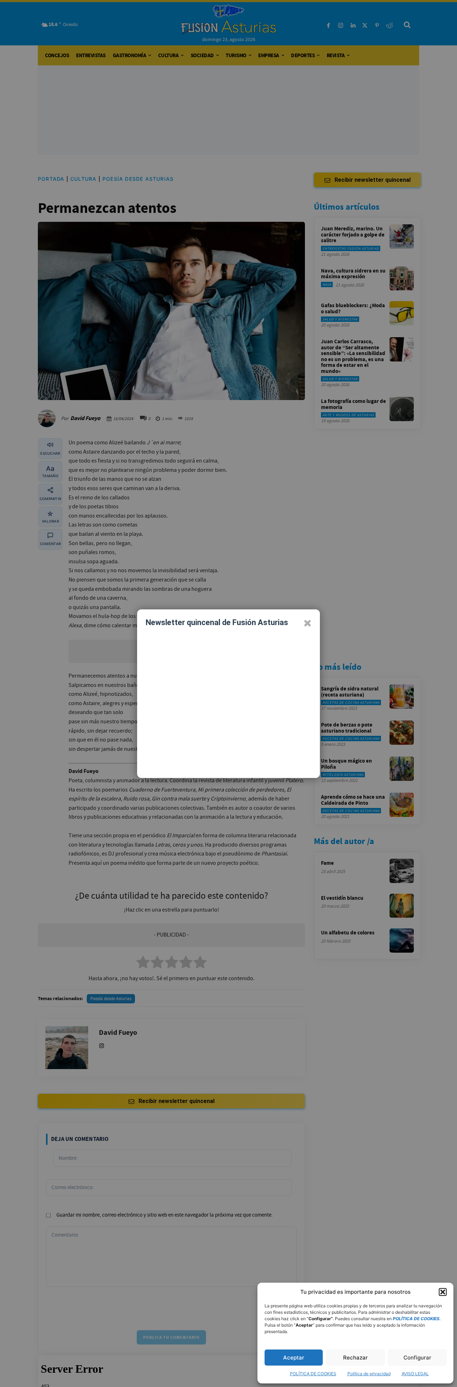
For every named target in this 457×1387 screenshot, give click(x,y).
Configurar (417, 1357)
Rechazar (355, 1357)
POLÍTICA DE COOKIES (313, 1373)
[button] (442, 1292)
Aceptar (293, 1357)
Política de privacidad (369, 1373)
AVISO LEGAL (415, 1373)
